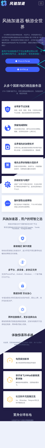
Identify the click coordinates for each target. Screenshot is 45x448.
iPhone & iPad (23, 61)
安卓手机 (23, 69)
